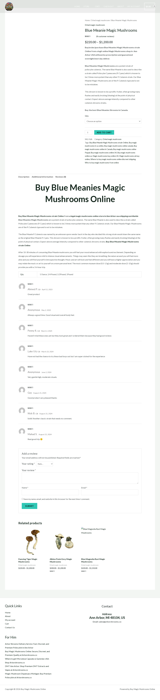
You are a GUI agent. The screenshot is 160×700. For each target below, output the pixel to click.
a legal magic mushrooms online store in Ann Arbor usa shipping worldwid (103, 216)
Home (77, 6)
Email (84, 487)
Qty (87, 116)
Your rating (28, 463)
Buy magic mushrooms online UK (104, 153)
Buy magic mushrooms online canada (118, 146)
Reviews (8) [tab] (61, 177)
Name (25, 487)
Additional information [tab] (42, 177)
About (120, 6)
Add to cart (104, 132)
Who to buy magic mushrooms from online (102, 163)
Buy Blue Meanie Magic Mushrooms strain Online (109, 143)
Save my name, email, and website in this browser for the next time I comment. (57, 499)
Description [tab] (23, 177)
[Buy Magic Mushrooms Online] (9, 6)
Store (86, 6)
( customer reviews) (105, 36)
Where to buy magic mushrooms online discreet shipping (113, 159)
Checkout (109, 6)
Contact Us (10, 627)
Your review (29, 470)
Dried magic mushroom (100, 20)
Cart (97, 6)
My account (134, 6)
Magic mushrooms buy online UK (106, 156)
